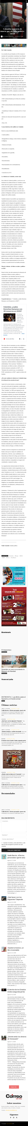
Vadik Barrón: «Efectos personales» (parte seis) (13, 710)
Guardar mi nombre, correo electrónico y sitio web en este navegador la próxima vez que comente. (13, 844)
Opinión (3, 719)
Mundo (3, 700)
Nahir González (9, 36)
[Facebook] (9, 41)
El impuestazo (6, 650)
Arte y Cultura (5, 708)
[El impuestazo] (14, 642)
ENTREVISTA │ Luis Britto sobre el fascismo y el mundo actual (13, 698)
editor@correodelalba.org (11, 1110)
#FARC (3, 557)
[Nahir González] (2, 36)
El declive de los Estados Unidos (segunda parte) (13, 740)
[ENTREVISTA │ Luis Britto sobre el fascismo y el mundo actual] (14, 689)
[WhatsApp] (19, 41)
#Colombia (11, 555)
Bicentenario (4, 651)
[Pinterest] (16, 41)
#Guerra (8, 557)
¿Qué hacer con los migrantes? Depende (11, 721)
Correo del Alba (9, 1123)
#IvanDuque (13, 557)
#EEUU (21, 555)
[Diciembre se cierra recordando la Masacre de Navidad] (14, 661)
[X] (12, 41)
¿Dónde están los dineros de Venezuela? (11, 774)
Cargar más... (14, 1087)
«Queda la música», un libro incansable (11, 731)
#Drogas (16, 555)
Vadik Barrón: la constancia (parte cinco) (11, 784)
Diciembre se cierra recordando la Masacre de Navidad (12, 670)
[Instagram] (13, 1117)
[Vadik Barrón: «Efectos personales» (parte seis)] (14, 802)
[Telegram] (23, 41)
